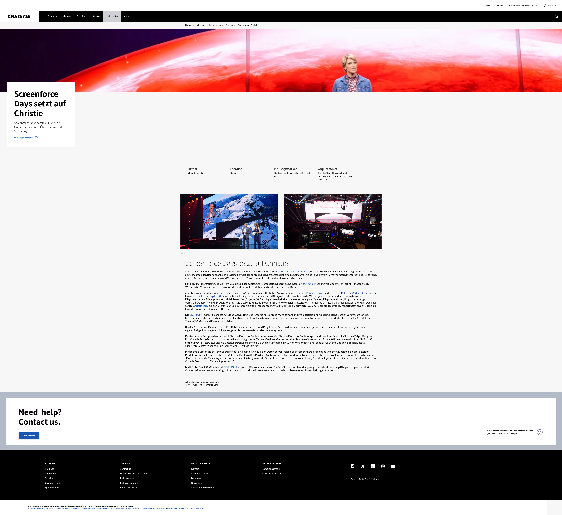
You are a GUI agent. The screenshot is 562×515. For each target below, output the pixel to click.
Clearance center (53, 482)
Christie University (271, 473)
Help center (112, 16)
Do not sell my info (103, 508)
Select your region (361, 474)
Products (52, 16)
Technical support (129, 482)
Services (96, 16)
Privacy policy (75, 508)
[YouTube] (393, 466)
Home (188, 25)
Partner (192, 169)
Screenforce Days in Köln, (295, 271)
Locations (196, 478)
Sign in (550, 5)
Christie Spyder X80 (210, 296)
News (487, 5)
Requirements (327, 169)
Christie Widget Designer (356, 292)
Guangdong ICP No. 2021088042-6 (153, 508)
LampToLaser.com (271, 468)
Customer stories (216, 25)
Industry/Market (285, 169)
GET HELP (125, 463)
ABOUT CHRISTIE (201, 463)
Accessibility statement (203, 487)
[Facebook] (352, 466)
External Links (271, 463)
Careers (195, 468)
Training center (127, 478)
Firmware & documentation (134, 473)
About (127, 16)
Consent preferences (63, 508)
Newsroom (196, 482)
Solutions (81, 16)
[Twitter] (363, 466)
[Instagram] (383, 466)
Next (373, 220)
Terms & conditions (88, 508)
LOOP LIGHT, (230, 367)
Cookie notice (49, 508)
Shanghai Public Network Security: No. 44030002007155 (186, 508)
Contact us (125, 468)
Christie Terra (201, 305)
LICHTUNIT (197, 314)
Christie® (310, 283)
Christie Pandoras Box (309, 292)
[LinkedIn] (373, 466)
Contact (499, 5)
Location (236, 169)
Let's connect (29, 435)
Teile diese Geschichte (23, 137)
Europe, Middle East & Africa (522, 5)
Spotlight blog (52, 487)
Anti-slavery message (117, 508)
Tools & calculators (129, 487)
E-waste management (133, 508)
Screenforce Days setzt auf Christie (242, 25)
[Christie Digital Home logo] (19, 16)
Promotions (51, 473)
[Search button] (556, 16)
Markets (67, 16)
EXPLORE (50, 463)
